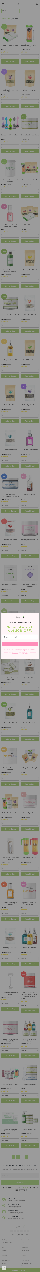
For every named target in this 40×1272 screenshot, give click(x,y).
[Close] (36, 615)
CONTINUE (20, 644)
